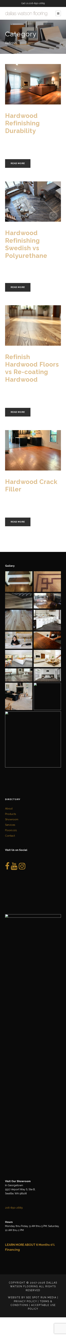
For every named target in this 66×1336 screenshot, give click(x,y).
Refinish (10, 147)
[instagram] (22, 868)
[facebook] (7, 868)
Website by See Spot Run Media (32, 1297)
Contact (10, 835)
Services (10, 824)
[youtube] (14, 868)
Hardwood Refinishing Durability (22, 123)
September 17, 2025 (21, 389)
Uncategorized (26, 506)
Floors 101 (11, 830)
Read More (18, 163)
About (9, 808)
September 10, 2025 (21, 499)
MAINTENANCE (45, 393)
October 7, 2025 (19, 265)
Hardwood (29, 144)
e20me (42, 140)
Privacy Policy (25, 1301)
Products (10, 814)
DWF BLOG (16, 144)
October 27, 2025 (20, 140)
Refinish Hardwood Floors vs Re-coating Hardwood (32, 368)
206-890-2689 (37, 3)
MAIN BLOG (44, 144)
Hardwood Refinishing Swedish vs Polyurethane (26, 244)
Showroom (11, 819)
